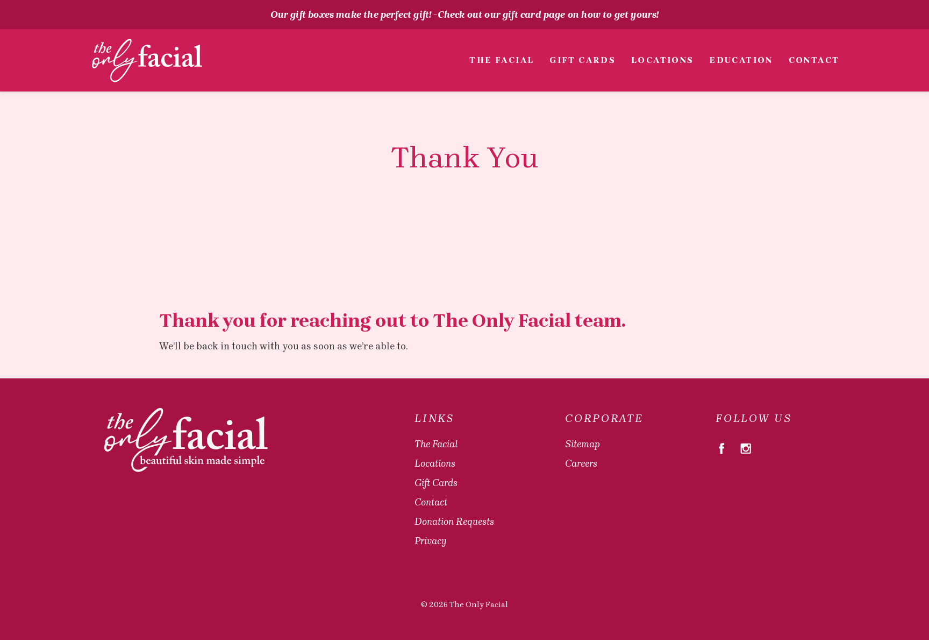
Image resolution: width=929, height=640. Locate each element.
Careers (581, 463)
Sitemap (582, 444)
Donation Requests (454, 522)
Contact (814, 60)
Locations (662, 60)
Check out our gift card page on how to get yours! (548, 14)
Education (741, 60)
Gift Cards (582, 60)
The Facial (501, 60)
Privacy (430, 541)
